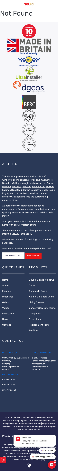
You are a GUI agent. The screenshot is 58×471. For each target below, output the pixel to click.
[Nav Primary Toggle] (4, 4)
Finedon (27, 186)
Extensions (35, 319)
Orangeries (35, 313)
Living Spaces (36, 302)
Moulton (6, 186)
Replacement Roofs (39, 324)
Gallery (6, 302)
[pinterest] (18, 395)
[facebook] (4, 395)
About (5, 285)
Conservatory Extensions (42, 308)
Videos (5, 308)
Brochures (7, 296)
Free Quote (8, 313)
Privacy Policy (9, 436)
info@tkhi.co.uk (10, 233)
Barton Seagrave (32, 190)
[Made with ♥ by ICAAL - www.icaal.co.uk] (29, 466)
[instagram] (9, 395)
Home (5, 279)
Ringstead (16, 190)
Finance (6, 291)
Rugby (5, 193)
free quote (18, 221)
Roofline (33, 330)
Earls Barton (38, 186)
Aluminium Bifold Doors (41, 296)
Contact (6, 324)
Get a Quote (33, 255)
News (5, 319)
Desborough (48, 190)
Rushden (16, 186)
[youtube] (13, 395)
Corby (50, 183)
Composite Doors (38, 291)
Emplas (22, 209)
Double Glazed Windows (41, 279)
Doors (32, 285)
